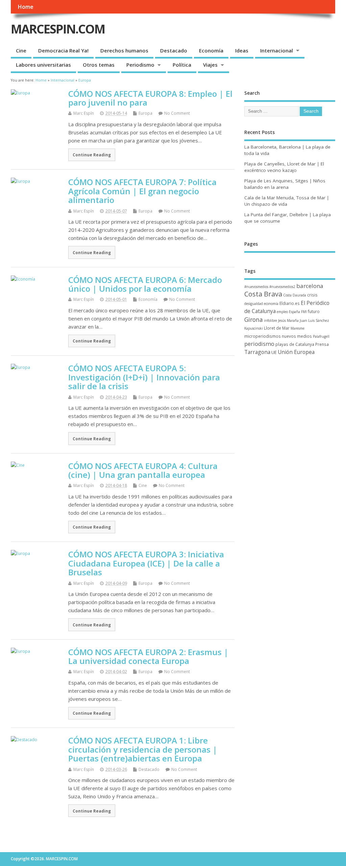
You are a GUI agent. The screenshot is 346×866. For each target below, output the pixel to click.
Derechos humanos (124, 50)
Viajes (210, 64)
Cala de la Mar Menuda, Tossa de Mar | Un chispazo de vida (286, 201)
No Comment (177, 113)
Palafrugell (321, 336)
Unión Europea (296, 352)
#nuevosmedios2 (282, 286)
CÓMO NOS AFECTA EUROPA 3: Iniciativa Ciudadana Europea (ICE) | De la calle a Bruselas (146, 563)
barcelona (309, 286)
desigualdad (253, 303)
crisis (312, 294)
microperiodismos (262, 336)
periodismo (259, 344)
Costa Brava (263, 293)
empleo (282, 311)
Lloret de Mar (277, 328)
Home (25, 6)
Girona (253, 319)
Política (182, 64)
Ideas (241, 50)
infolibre (270, 320)
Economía (211, 50)
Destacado (173, 50)
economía (271, 303)
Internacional (276, 50)
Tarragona (257, 352)
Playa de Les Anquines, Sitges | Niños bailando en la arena (284, 184)
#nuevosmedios (256, 286)
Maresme (297, 328)
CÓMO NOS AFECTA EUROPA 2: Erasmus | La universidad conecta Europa (148, 656)
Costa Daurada (294, 295)
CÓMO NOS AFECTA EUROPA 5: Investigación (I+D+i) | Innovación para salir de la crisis (144, 377)
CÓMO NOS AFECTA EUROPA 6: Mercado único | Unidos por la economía (145, 284)
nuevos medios (297, 336)
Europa (145, 113)
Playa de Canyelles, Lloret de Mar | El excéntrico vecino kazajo (284, 167)
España (294, 311)
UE (274, 352)
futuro (314, 311)
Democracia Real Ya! (63, 50)
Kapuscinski (253, 328)
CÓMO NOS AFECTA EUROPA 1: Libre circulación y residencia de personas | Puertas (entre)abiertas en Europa (142, 749)
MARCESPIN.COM (58, 29)
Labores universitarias (43, 64)
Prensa (322, 344)
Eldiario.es (289, 303)
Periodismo (140, 64)
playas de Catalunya (294, 344)
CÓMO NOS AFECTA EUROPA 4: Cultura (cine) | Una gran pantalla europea (143, 470)
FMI (304, 311)
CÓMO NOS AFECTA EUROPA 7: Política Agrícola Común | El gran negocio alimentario (142, 190)
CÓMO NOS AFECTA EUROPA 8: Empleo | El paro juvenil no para (150, 98)
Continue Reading (92, 154)
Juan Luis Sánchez (314, 320)
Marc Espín (83, 113)
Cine (21, 50)
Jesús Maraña (288, 320)
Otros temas (99, 64)
